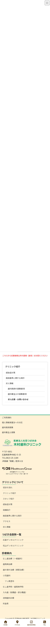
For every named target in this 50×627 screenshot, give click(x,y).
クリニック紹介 (12, 366)
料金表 (6, 603)
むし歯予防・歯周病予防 (13, 586)
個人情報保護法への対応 (12, 422)
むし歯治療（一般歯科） (13, 558)
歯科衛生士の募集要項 (17, 394)
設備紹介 (6, 510)
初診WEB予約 (31, 625)
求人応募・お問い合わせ (18, 399)
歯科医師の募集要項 (16, 388)
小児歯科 (6, 575)
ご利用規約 (6, 417)
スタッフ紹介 (8, 498)
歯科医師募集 (7, 427)
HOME (5, 625)
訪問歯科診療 (8, 598)
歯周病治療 (7, 564)
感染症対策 (10, 372)
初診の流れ (7, 487)
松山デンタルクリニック (13, 545)
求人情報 (9, 383)
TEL (44, 625)
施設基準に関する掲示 (15, 378)
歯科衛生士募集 (8, 432)
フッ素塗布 (9, 581)
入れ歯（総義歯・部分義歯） (15, 592)
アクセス (6, 521)
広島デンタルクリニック (13, 539)
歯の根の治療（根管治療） (14, 569)
